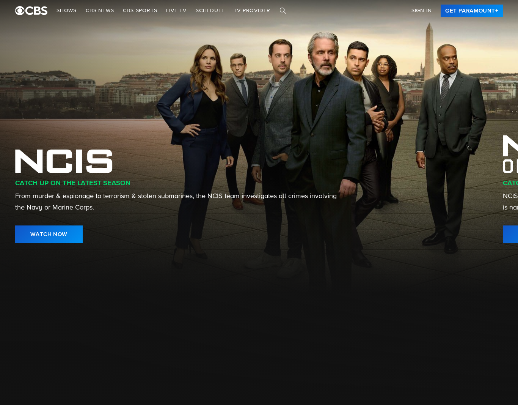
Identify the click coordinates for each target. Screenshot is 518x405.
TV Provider (252, 10)
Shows (67, 10)
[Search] (282, 10)
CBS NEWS (100, 10)
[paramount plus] (31, 10)
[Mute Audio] (494, 234)
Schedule (210, 10)
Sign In (421, 10)
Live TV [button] (176, 10)
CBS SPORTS (140, 10)
